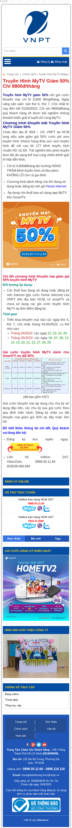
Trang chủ (12, 74)
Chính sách (29, 74)
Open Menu (7, 62)
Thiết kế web (30, 820)
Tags (58, 538)
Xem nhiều (14, 538)
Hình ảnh (21, 735)
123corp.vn (42, 820)
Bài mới (36, 538)
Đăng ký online (17, 481)
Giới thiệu (51, 721)
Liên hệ (51, 728)
